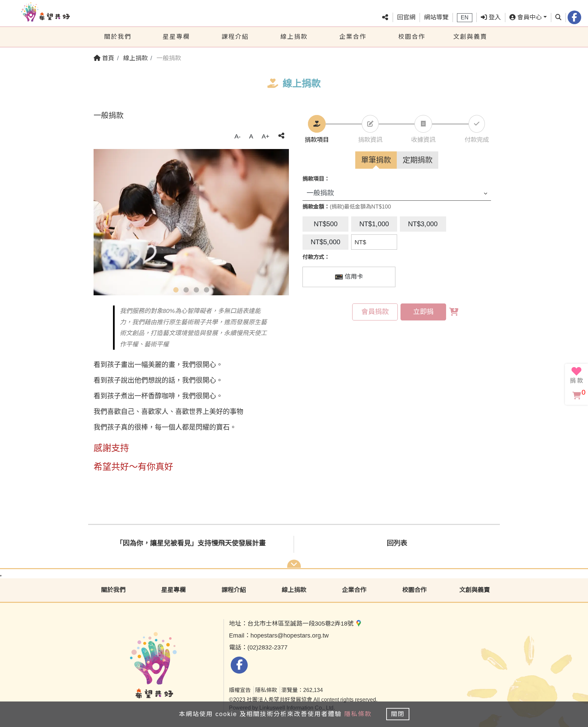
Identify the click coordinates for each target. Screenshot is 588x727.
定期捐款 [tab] (417, 160)
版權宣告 (240, 690)
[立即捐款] (576, 375)
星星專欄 (176, 36)
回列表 (397, 543)
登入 (494, 17)
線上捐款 (294, 36)
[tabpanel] (191, 222)
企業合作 (352, 36)
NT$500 (326, 224)
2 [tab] (186, 290)
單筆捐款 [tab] (376, 160)
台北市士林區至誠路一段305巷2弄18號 (301, 623)
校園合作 (411, 36)
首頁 (107, 58)
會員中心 (529, 17)
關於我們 (117, 36)
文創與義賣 (470, 36)
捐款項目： (316, 179)
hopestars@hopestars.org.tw (289, 635)
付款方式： (316, 257)
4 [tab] (206, 290)
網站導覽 (436, 17)
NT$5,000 (325, 242)
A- (237, 136)
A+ (266, 136)
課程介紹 (235, 36)
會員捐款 (375, 311)
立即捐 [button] (423, 311)
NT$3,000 (423, 224)
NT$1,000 (374, 224)
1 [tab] (176, 290)
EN (465, 17)
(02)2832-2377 (267, 647)
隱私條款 (266, 690)
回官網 (406, 17)
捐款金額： (316, 207)
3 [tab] (196, 290)
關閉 (398, 714)
